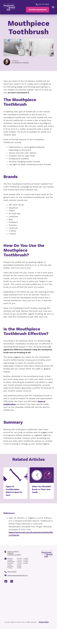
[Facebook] (6, 581)
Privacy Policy (44, 622)
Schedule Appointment (37, 10)
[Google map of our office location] (28, 602)
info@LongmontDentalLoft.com (17, 575)
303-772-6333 (43, 4)
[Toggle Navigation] (53, 7)
